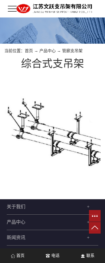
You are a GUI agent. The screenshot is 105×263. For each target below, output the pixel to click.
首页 (29, 51)
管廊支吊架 (72, 51)
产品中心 (47, 51)
